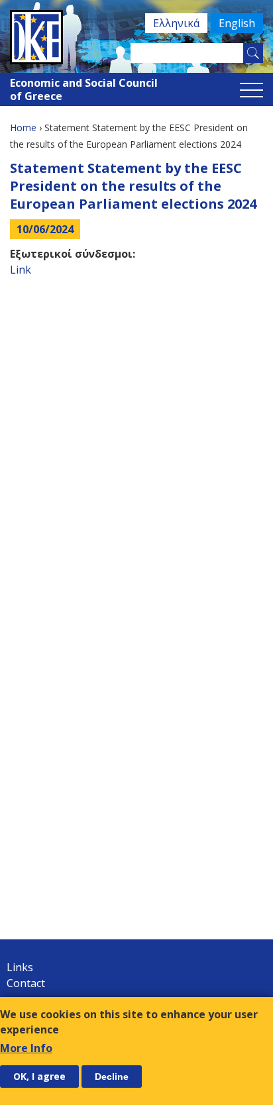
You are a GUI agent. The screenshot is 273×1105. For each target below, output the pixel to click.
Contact (26, 983)
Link (20, 269)
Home (23, 127)
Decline (112, 1076)
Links (20, 967)
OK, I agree (39, 1076)
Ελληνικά (176, 23)
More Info (26, 1048)
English (237, 23)
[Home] (136, 37)
